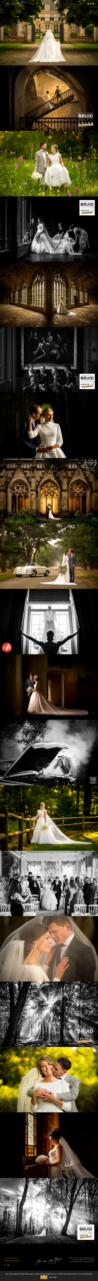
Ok (44, 1277)
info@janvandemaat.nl (12, 1261)
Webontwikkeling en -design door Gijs (82, 1261)
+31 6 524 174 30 (10, 1258)
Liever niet (52, 1277)
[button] (90, 4)
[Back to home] (16, 4)
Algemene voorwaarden (87, 1260)
